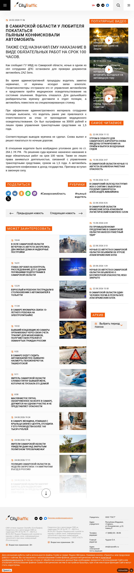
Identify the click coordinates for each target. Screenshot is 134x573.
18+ (93, 5)
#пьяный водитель (80, 195)
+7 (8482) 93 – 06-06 (113, 533)
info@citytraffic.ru (112, 547)
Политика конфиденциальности (60, 518)
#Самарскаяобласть (53, 193)
